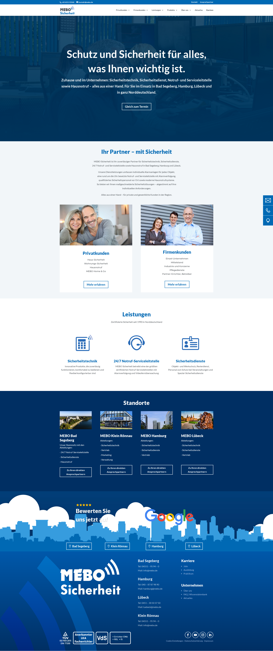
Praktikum (188, 573)
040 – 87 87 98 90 (150, 584)
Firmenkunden (139, 10)
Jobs (186, 566)
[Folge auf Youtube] (195, 635)
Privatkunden (121, 10)
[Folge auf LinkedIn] (210, 635)
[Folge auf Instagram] (203, 635)
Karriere (209, 10)
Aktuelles (199, 10)
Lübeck (195, 546)
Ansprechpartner (206, 2)
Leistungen (156, 10)
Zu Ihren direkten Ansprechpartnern (75, 472)
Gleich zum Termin (136, 106)
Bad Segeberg (80, 546)
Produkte (171, 10)
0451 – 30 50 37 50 (151, 602)
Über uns (184, 10)
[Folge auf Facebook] (188, 635)
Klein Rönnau (119, 546)
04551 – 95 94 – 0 (150, 566)
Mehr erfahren (96, 284)
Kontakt (194, 2)
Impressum (208, 641)
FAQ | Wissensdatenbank (195, 594)
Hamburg (157, 546)
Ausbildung (189, 570)
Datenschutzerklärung (194, 641)
